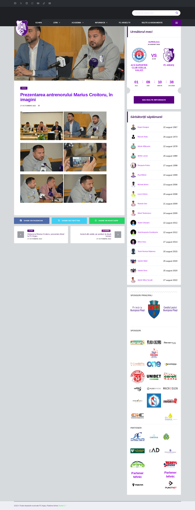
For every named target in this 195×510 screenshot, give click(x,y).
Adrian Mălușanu (144, 146)
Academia (76, 23)
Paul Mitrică (142, 175)
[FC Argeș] (168, 54)
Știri (55, 23)
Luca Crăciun (143, 194)
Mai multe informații (154, 100)
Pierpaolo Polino (144, 165)
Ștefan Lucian (143, 156)
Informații (100, 23)
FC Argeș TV (124, 23)
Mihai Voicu (142, 242)
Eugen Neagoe (143, 127)
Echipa (39, 23)
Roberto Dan (142, 204)
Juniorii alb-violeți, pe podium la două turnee (95, 235)
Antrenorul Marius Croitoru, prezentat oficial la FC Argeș (45, 235)
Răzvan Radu (143, 137)
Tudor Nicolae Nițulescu (146, 251)
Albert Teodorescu (144, 213)
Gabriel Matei (143, 261)
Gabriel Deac (142, 271)
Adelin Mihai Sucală (145, 280)
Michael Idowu (143, 185)
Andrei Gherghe (144, 223)
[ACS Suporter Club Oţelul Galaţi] (139, 54)
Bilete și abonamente (152, 23)
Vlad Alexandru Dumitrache (148, 232)
